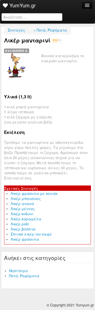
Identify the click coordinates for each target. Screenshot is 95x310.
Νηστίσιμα (18, 270)
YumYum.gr (22, 5)
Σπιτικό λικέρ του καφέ (31, 234)
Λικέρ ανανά (22, 203)
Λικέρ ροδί (20, 223)
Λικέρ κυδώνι (22, 213)
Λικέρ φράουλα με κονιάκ (34, 193)
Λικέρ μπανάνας (26, 198)
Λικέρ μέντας (23, 208)
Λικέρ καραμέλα (26, 218)
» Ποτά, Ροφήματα (50, 30)
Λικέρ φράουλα (25, 239)
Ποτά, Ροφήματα (24, 275)
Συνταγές (16, 30)
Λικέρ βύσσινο (23, 228)
